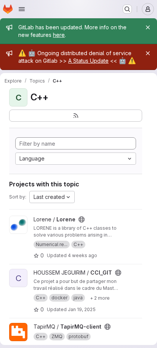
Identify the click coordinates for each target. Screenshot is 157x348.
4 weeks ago (82, 255)
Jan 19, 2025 (82, 309)
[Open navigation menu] (22, 9)
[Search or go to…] (127, 9)
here (59, 35)
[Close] (147, 27)
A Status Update (88, 60)
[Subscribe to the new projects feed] (75, 116)
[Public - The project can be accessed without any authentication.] (81, 219)
